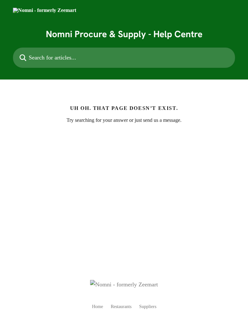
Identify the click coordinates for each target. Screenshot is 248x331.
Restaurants (121, 306)
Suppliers (147, 306)
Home (97, 306)
